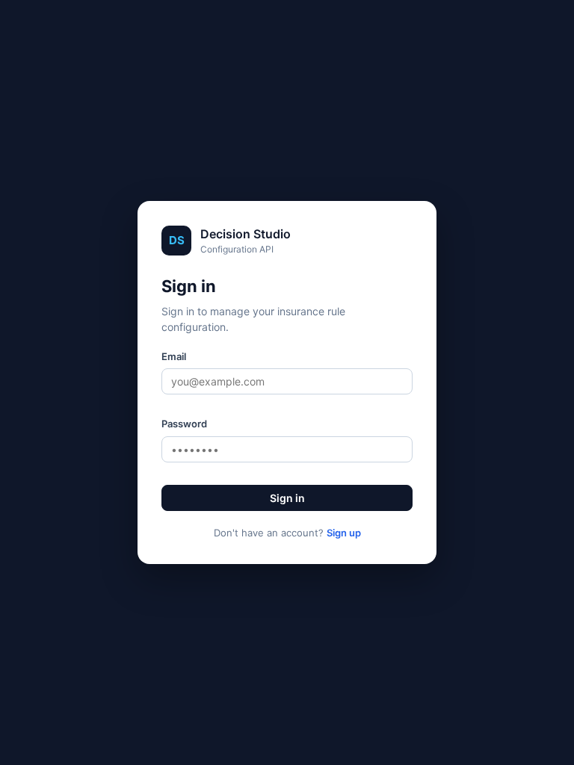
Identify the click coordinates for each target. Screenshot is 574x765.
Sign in (287, 498)
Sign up (344, 533)
